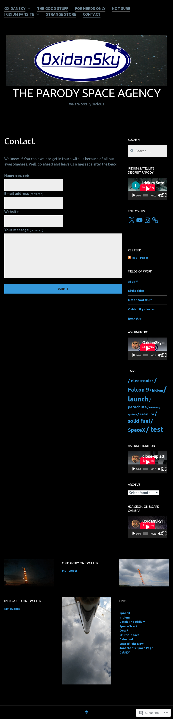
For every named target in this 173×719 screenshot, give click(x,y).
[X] (131, 220)
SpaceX (124, 612)
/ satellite (145, 414)
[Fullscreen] (164, 195)
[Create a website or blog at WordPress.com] (86, 712)
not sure (121, 9)
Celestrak (126, 639)
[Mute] (160, 195)
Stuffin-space (129, 634)
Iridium (124, 617)
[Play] (134, 195)
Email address (23, 194)
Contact (91, 14)
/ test (154, 429)
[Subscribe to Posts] (129, 257)
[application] (147, 189)
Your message (23, 230)
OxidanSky (14, 9)
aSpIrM (133, 281)
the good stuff (52, 9)
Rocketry (134, 318)
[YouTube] (139, 220)
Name (16, 175)
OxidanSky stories (141, 309)
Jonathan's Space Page (136, 647)
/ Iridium (156, 390)
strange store (61, 14)
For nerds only (90, 9)
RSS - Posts (140, 257)
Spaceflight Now (131, 643)
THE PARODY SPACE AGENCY (87, 93)
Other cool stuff (140, 299)
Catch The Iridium (132, 621)
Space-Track (128, 626)
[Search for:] (147, 151)
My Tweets (69, 570)
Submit (63, 288)
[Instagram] (147, 220)
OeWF (123, 630)
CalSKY (124, 652)
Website (11, 212)
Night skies (136, 290)
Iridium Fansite (19, 14)
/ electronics (141, 380)
